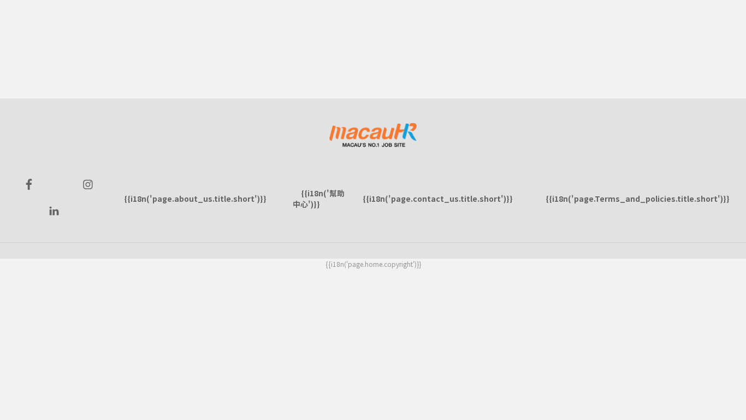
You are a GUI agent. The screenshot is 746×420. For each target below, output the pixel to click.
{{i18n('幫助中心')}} (319, 198)
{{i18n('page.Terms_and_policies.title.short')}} (638, 198)
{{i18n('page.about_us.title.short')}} (195, 198)
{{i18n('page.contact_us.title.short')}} (438, 198)
